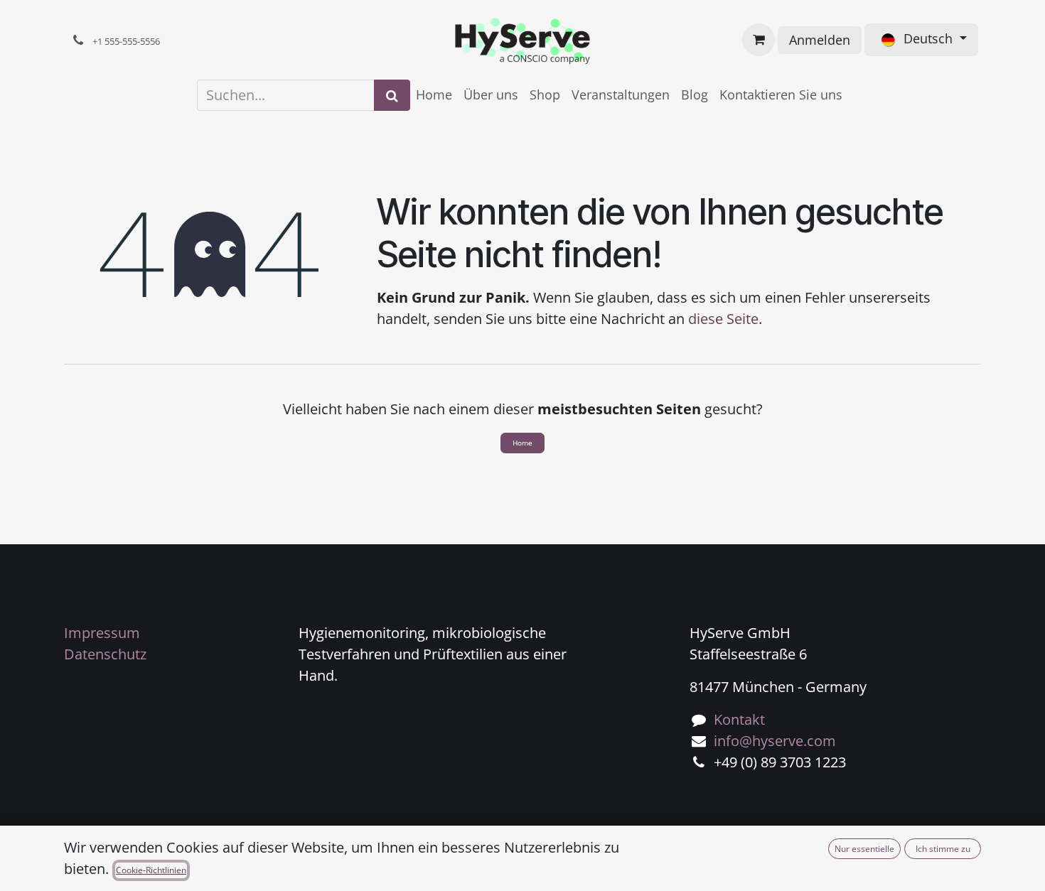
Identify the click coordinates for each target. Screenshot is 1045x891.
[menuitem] (434, 95)
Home (522, 443)
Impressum (102, 632)
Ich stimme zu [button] (943, 849)
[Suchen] (392, 95)
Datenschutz (105, 654)
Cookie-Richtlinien (151, 870)
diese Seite (723, 318)
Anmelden (819, 39)
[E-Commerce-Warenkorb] (758, 39)
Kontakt (739, 719)
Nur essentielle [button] (864, 849)
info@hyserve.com (775, 740)
